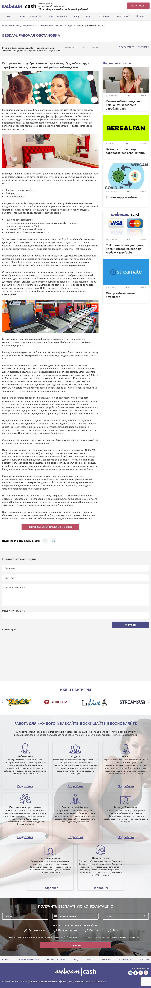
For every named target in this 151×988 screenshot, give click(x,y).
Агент (116, 930)
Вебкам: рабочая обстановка (90, 25)
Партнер (94, 930)
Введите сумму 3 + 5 (13, 610)
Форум (140, 16)
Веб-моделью (37, 930)
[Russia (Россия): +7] (56, 916)
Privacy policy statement (72, 981)
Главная (6, 25)
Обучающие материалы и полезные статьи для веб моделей (46, 25)
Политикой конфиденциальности (124, 937)
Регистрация (138, 6)
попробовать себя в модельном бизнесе (50, 527)
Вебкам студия (67, 930)
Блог (13, 25)
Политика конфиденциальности (44, 981)
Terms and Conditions (96, 981)
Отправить (130, 625)
